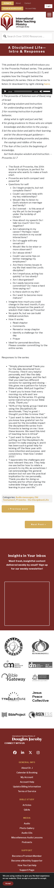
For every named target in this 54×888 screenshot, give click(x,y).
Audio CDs (26, 833)
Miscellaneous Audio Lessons (27, 837)
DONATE (7, 3)
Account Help (30, 8)
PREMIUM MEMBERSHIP (12, 8)
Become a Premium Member (27, 856)
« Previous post (18, 509)
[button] (49, 14)
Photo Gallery (27, 828)
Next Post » (38, 524)
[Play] (5, 91)
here (47, 84)
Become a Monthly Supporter (27, 860)
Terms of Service (27, 791)
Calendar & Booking (27, 772)
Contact (28, 3)
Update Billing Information (27, 786)
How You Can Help (27, 865)
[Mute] (41, 91)
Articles (27, 805)
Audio (27, 823)
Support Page (27, 870)
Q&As (27, 809)
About (18, 3)
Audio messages (25, 497)
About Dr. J (27, 768)
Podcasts (27, 842)
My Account (27, 777)
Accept (8, 883)
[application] (27, 91)
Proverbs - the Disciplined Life (32, 500)
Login (48, 6)
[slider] (47, 91)
